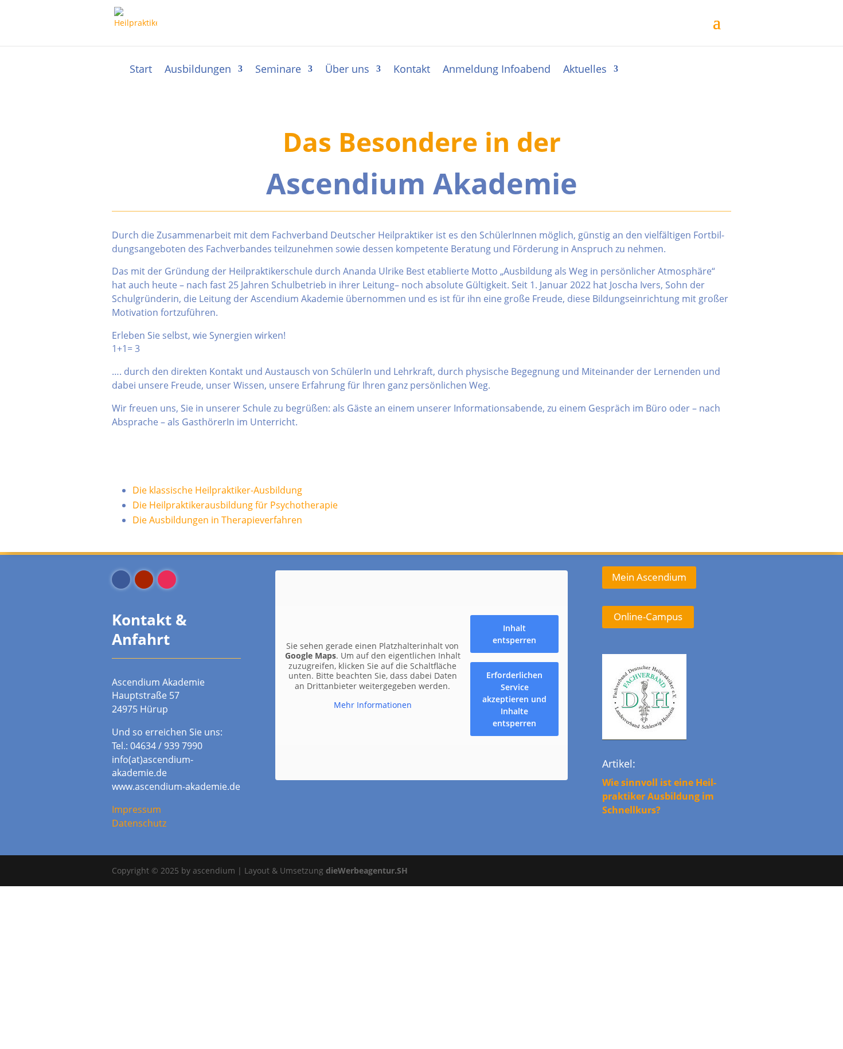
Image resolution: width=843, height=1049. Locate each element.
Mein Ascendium (649, 577)
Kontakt (411, 70)
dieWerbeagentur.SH (367, 870)
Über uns (347, 70)
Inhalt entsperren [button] (514, 634)
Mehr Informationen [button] (373, 705)
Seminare (278, 70)
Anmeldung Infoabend (497, 70)
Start (141, 70)
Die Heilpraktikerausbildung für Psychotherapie (235, 505)
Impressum (136, 809)
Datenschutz (139, 823)
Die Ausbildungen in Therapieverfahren (217, 520)
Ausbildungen (198, 70)
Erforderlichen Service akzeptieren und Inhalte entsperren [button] (514, 699)
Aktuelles (585, 70)
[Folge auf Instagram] (167, 579)
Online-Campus (648, 616)
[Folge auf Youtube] (144, 579)
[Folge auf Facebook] (121, 579)
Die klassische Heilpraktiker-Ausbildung (217, 490)
